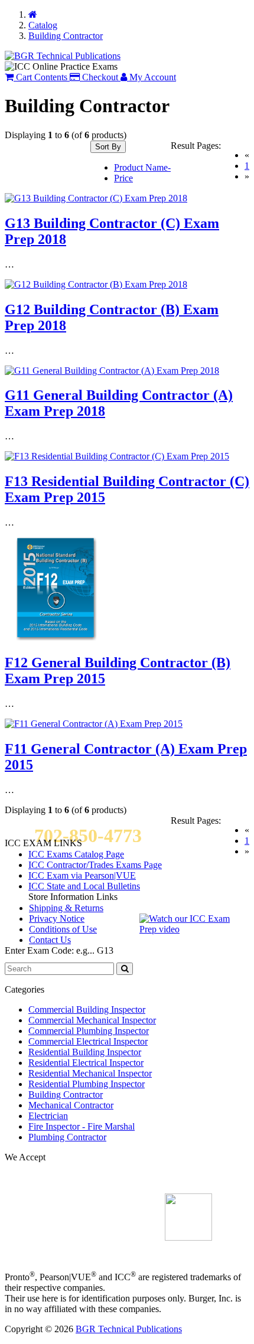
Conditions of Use (63, 929)
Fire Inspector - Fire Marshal (81, 1126)
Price (123, 178)
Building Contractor (65, 1094)
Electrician (48, 1116)
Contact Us (50, 940)
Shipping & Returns (66, 908)
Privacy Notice (56, 919)
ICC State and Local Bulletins (84, 886)
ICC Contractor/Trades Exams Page (95, 865)
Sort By (108, 146)
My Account (151, 77)
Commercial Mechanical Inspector (92, 1020)
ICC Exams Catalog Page (76, 854)
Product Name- (142, 167)
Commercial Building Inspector (86, 1009)
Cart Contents (40, 77)
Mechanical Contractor (70, 1105)
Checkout (99, 77)
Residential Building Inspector (84, 1052)
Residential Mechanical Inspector (90, 1073)
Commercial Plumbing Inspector (88, 1031)
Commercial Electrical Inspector (88, 1041)
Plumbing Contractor (67, 1137)
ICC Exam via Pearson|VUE (82, 875)
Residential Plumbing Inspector (86, 1084)
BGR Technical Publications (129, 1329)
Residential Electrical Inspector (86, 1063)
